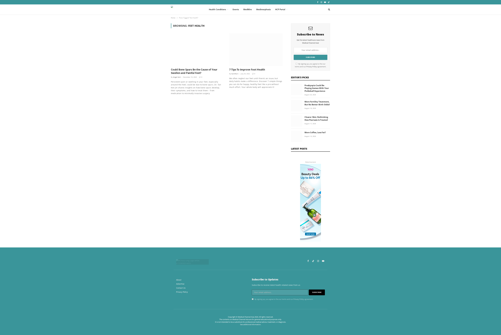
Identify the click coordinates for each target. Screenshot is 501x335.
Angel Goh (177, 77)
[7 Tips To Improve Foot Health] (256, 49)
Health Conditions (217, 9)
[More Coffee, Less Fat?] (296, 136)
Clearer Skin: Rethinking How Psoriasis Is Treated (316, 118)
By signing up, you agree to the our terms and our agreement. (283, 299)
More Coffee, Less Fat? (315, 132)
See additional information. (250, 324)
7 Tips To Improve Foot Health (247, 69)
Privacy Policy (311, 67)
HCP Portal (280, 9)
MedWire (247, 9)
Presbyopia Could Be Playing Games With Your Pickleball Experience (317, 88)
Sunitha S (234, 74)
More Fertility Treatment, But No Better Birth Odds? (317, 103)
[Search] (329, 9)
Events (236, 9)
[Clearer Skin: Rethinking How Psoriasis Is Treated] (296, 121)
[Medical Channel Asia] (186, 9)
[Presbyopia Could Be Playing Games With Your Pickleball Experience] (296, 89)
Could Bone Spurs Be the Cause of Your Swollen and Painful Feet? (194, 71)
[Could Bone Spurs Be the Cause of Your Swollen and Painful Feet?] (198, 49)
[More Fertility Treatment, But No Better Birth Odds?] (296, 105)
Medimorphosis (263, 9)
